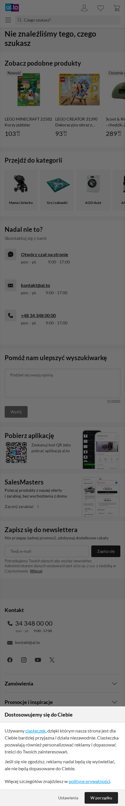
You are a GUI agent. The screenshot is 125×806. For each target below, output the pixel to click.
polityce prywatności (89, 781)
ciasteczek (35, 730)
